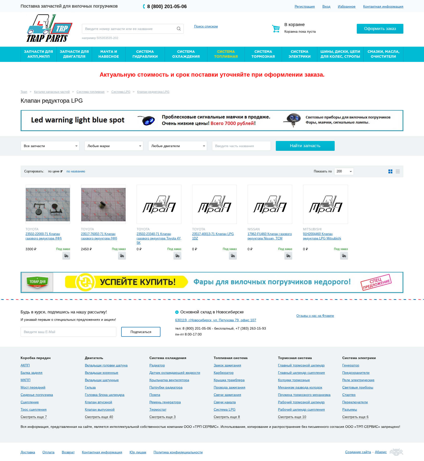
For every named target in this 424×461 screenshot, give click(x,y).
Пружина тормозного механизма (304, 395)
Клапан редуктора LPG (153, 92)
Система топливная (91, 92)
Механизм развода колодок (300, 387)
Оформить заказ (380, 28)
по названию (75, 171)
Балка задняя (31, 373)
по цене (53, 171)
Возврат (68, 452)
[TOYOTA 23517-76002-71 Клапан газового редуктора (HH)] (103, 204)
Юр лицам (138, 452)
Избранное (347, 6)
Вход (326, 6)
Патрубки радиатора (166, 387)
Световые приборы (357, 387)
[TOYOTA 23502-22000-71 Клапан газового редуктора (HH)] (48, 204)
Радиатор (157, 365)
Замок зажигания (227, 365)
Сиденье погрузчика (37, 395)
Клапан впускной (98, 402)
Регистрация (305, 6)
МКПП (25, 380)
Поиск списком (206, 26)
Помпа (154, 395)
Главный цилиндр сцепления (301, 373)
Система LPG (120, 92)
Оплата (48, 452)
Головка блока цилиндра (104, 395)
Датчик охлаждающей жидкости (174, 373)
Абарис (381, 452)
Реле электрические (358, 380)
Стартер (349, 395)
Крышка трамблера (229, 380)
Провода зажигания (229, 387)
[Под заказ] (66, 256)
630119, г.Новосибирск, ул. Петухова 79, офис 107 (215, 320)
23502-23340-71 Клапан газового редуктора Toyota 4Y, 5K (159, 238)
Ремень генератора (165, 402)
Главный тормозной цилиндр (301, 365)
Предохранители (356, 373)
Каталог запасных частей (52, 92)
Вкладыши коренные (101, 373)
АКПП (25, 365)
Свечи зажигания (227, 395)
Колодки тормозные (294, 380)
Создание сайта (358, 452)
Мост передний (33, 387)
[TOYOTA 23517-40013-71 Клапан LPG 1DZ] (214, 204)
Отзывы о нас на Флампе (315, 316)
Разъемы (349, 409)
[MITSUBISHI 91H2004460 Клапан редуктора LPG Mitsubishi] (325, 204)
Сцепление (30, 402)
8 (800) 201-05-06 (167, 6)
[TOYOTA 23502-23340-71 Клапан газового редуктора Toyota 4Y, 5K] (159, 204)
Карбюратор (224, 373)
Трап (24, 92)
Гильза (90, 387)
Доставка (28, 452)
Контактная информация (383, 6)
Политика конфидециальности (178, 452)
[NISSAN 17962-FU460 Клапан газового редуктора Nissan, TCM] (270, 204)
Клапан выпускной (100, 409)
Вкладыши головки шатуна (106, 365)
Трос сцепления (34, 409)
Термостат (157, 409)
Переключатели (355, 402)
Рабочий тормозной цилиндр (301, 402)
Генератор (350, 365)
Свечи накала (225, 402)
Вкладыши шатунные (102, 380)
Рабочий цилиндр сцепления (301, 409)
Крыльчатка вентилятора (169, 380)
